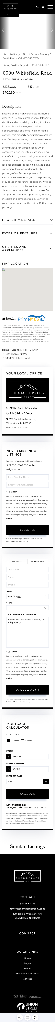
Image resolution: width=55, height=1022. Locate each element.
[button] (4, 30)
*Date (9, 591)
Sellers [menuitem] (27, 968)
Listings (16, 350)
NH (25, 350)
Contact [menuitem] (27, 979)
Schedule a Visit (38, 561)
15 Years (28, 740)
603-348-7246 (19, 413)
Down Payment (15, 763)
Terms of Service (20, 702)
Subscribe (27, 530)
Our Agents (23, 428)
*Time (9, 603)
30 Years (15, 740)
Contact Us (11, 428)
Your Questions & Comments (21, 614)
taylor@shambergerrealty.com (27, 909)
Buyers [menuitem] (27, 963)
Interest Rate (14, 776)
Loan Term (13, 734)
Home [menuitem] (27, 958)
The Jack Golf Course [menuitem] (27, 973)
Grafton (34, 350)
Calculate (27, 794)
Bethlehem (11, 354)
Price (9, 751)
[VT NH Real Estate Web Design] (27, 1007)
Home (5, 350)
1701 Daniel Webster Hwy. (27, 916)
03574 (23, 354)
